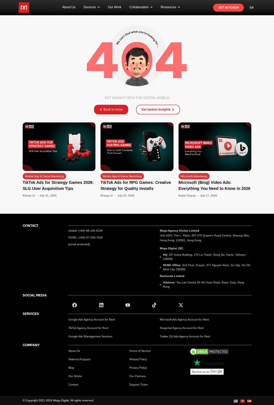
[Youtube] (128, 305)
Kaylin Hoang (187, 195)
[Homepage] (24, 7)
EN (252, 7)
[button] (91, 319)
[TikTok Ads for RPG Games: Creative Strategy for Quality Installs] (136, 146)
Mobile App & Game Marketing (44, 176)
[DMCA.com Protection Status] (209, 351)
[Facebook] (74, 305)
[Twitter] (181, 305)
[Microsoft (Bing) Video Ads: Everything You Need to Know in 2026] (215, 146)
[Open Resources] (179, 7)
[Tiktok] (154, 305)
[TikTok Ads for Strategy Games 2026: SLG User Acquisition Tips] (59, 146)
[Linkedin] (101, 305)
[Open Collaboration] (151, 7)
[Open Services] (98, 7)
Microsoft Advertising (194, 176)
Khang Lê (29, 195)
